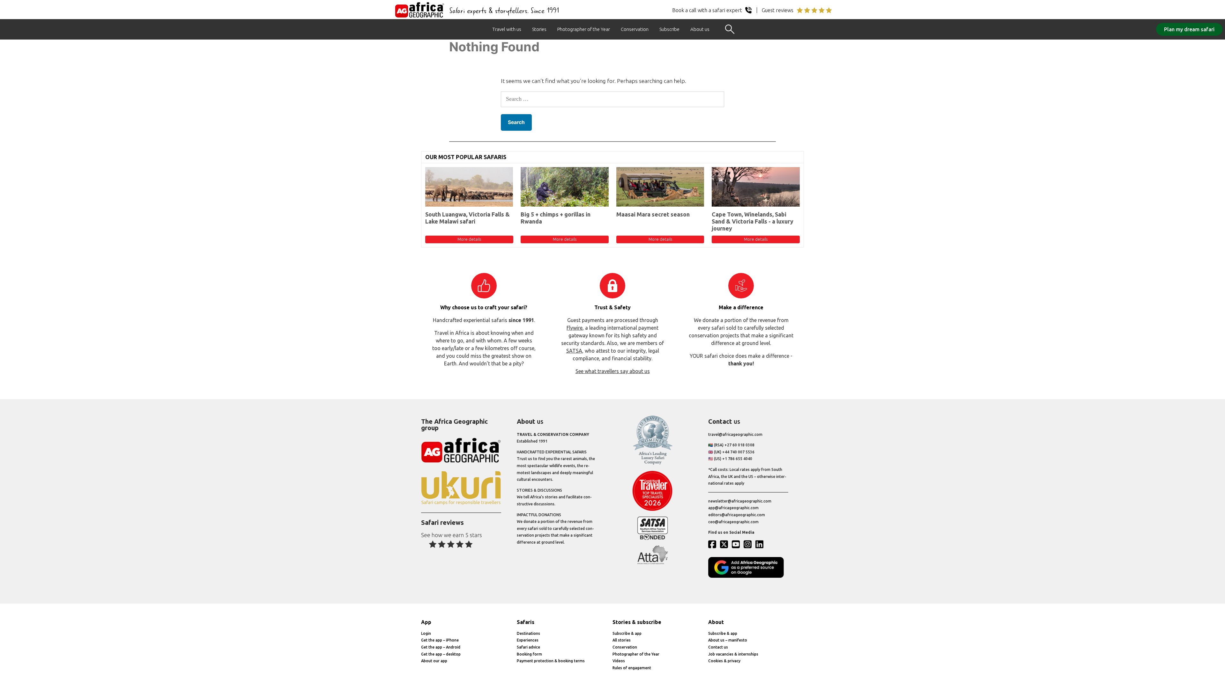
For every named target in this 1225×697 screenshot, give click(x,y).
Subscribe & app (627, 633)
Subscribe (669, 29)
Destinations (528, 633)
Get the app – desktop (441, 654)
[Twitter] (725, 544)
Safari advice (528, 647)
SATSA (574, 351)
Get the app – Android (440, 647)
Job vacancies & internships (733, 654)
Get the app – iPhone (440, 640)
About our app (434, 661)
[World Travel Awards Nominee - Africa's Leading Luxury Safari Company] (652, 463)
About (716, 622)
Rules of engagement (631, 668)
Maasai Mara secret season (653, 214)
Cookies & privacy (724, 661)
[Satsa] (652, 538)
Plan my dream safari (1189, 29)
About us (699, 29)
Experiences (527, 640)
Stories (539, 29)
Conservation (635, 29)
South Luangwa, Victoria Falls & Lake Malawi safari (467, 217)
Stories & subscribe (636, 622)
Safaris (525, 622)
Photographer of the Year (583, 29)
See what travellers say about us (612, 371)
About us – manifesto (727, 640)
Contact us (718, 647)
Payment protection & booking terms (551, 661)
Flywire (575, 328)
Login (426, 633)
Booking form (529, 654)
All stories (621, 640)
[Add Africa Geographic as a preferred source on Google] (748, 576)
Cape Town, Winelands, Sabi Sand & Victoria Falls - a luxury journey (752, 221)
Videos (618, 661)
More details (469, 239)
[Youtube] (737, 544)
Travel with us (506, 29)
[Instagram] (749, 544)
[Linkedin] (760, 544)
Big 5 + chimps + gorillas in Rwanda (555, 217)
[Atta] (652, 563)
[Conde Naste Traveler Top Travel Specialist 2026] (652, 509)
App (426, 622)
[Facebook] (713, 544)
